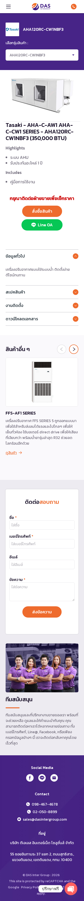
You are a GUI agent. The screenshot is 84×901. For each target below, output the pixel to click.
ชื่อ (13, 517)
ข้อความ (17, 579)
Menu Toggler (8, 6)
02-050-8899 (45, 812)
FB (30, 778)
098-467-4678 (74, 6)
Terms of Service (63, 887)
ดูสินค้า (11, 452)
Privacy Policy (31, 887)
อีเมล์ (13, 557)
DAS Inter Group (41, 6)
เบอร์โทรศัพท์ (21, 536)
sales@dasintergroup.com (45, 819)
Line (42, 778)
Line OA (45, 225)
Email (54, 778)
